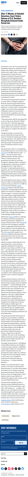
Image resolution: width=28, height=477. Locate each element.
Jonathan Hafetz (6, 400)
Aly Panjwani (6, 404)
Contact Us (4, 461)
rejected (9, 232)
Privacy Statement (11, 474)
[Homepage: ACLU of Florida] (5, 2)
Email (3, 436)
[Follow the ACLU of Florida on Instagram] (12, 468)
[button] (14, 35)
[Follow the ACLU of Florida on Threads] (19, 468)
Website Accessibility (20, 474)
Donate (24, 2)
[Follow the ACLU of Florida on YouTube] (9, 468)
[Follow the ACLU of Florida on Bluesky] (22, 468)
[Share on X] (11, 35)
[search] (25, 453)
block (22, 222)
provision (4, 152)
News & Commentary (7, 10)
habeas (12, 217)
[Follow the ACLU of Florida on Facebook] (2, 468)
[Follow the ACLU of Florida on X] (5, 468)
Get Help (3, 458)
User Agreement (4, 474)
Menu (18, 2)
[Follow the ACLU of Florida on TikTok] (16, 468)
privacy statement (14, 448)
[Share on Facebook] (9, 35)
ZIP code (4, 441)
